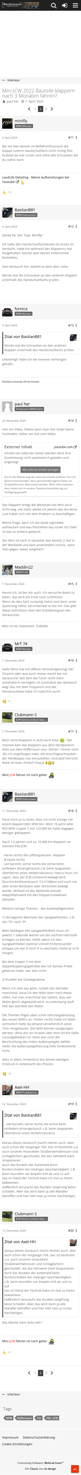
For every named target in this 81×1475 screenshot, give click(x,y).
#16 (71, 660)
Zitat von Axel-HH (20, 1241)
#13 (71, 325)
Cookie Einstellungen (17, 1444)
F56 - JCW (52, 1418)
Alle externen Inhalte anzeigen (40, 469)
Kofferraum (24, 1418)
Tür (39, 1418)
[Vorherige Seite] (29, 109)
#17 (71, 731)
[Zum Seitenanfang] (75, 1469)
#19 (71, 1104)
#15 (71, 584)
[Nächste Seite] (52, 109)
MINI (9, 1418)
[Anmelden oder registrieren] (64, 5)
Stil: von (40, 1468)
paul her (12, 101)
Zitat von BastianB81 (23, 336)
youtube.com (63, 447)
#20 (71, 1230)
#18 (71, 811)
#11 (71, 137)
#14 (71, 420)
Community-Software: (40, 1463)
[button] (53, 5)
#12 (71, 226)
